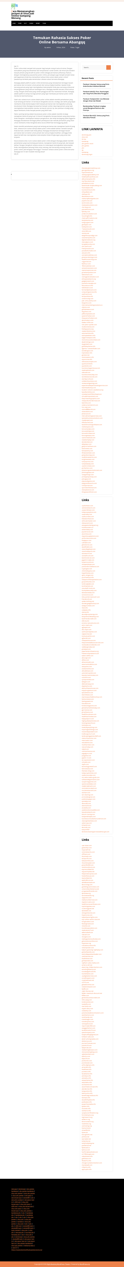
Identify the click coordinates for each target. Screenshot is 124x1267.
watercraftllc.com (87, 656)
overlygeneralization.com (90, 277)
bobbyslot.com (87, 227)
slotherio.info (86, 1111)
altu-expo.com (86, 630)
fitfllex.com (85, 995)
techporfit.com (87, 859)
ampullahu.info (87, 1082)
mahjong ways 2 (29, 1245)
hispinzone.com (87, 915)
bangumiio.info (87, 1091)
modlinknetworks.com (89, 457)
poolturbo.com (87, 1061)
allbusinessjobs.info (88, 179)
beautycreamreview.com (90, 675)
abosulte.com (86, 803)
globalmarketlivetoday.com (91, 708)
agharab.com (86, 638)
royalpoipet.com (87, 420)
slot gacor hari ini (20, 1241)
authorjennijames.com (89, 632)
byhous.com (86, 1150)
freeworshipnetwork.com (90, 653)
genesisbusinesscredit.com (91, 998)
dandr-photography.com (90, 1039)
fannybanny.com (87, 451)
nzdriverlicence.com (88, 751)
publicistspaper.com (88, 799)
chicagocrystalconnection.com (92, 1163)
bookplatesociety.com (89, 590)
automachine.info (88, 333)
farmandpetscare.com (89, 290)
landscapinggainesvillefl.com (91, 736)
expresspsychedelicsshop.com (92, 697)
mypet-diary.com (87, 1009)
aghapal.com (86, 627)
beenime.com (86, 403)
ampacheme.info (87, 1080)
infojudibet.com (87, 192)
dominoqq (21, 1189)
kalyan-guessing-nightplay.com (92, 950)
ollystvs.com (86, 307)
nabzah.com (86, 935)
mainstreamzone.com (89, 270)
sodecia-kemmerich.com (90, 405)
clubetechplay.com (88, 440)
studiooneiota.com (88, 327)
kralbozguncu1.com (88, 734)
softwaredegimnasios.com (90, 780)
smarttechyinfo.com (88, 238)
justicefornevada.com (89, 283)
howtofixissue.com (88, 876)
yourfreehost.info (88, 577)
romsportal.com (87, 485)
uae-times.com (87, 845)
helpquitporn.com (88, 719)
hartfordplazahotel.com (90, 1152)
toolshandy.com (87, 1017)
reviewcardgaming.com (89, 383)
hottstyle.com (86, 725)
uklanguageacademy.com (90, 175)
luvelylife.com (86, 1004)
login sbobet (15, 1230)
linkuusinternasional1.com (91, 597)
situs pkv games (16, 1193)
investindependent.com (89, 732)
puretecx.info (86, 1072)
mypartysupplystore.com (90, 536)
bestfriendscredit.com (89, 619)
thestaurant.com (87, 422)
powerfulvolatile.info (89, 1104)
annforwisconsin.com (89, 538)
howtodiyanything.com (89, 727)
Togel (44, 23)
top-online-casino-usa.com (91, 919)
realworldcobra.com (88, 331)
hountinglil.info (87, 216)
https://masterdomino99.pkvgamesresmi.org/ (26, 1250)
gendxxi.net (86, 355)
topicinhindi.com (87, 172)
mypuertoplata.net (88, 872)
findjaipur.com (86, 540)
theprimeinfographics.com (91, 399)
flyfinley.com (86, 212)
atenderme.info (87, 1089)
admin (49, 47)
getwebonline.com (88, 985)
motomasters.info (88, 357)
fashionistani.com (88, 699)
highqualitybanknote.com (90, 721)
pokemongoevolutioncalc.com (92, 470)
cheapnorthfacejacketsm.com (92, 580)
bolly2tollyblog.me (88, 1143)
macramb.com (86, 1006)
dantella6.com (86, 911)
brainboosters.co (87, 527)
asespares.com (87, 667)
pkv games (85, 146)
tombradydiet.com (88, 584)
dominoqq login (87, 154)
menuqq (14, 1189)
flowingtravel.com (88, 924)
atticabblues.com (87, 671)
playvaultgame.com (88, 481)
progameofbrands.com (89, 891)
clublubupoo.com (87, 427)
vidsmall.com (86, 372)
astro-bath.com (87, 625)
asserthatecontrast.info (90, 1087)
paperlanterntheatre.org (90, 651)
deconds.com (86, 827)
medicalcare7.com (88, 930)
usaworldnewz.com (88, 510)
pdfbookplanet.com (88, 314)
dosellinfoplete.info (88, 1100)
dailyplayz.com (86, 444)
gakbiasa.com (86, 1158)
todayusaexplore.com (89, 512)
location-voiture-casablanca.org (92, 390)
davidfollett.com (87, 547)
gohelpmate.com (87, 961)
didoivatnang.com (88, 684)
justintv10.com (87, 1045)
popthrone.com (87, 201)
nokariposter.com (88, 948)
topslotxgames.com (88, 906)
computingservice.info (89, 292)
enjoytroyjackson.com (89, 690)
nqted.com (85, 749)
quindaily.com (86, 801)
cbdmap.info (86, 194)
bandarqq (85, 141)
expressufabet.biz (88, 869)
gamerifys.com (87, 848)
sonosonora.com (87, 595)
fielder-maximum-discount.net (92, 993)
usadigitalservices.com (89, 976)
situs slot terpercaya (26, 1206)
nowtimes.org (86, 1124)
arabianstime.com (88, 669)
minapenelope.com (88, 564)
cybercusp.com (87, 823)
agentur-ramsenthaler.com (91, 349)
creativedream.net (88, 980)
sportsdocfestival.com (89, 488)
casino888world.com (88, 409)
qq (82, 150)
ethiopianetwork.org (89, 279)
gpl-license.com (87, 710)
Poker (19, 23)
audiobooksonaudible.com (91, 810)
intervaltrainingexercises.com (92, 416)
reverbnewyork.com (88, 551)
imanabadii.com (87, 1165)
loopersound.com (88, 562)
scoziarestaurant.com (89, 790)
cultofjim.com (86, 543)
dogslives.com (86, 312)
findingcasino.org (87, 329)
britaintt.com (86, 825)
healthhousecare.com (89, 714)
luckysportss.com (87, 462)
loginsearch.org (87, 1117)
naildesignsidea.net (88, 647)
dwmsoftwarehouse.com (90, 688)
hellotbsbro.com (87, 288)
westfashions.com (88, 1015)
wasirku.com (86, 1056)
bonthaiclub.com (87, 586)
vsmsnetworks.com (88, 852)
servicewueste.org (88, 895)
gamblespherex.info (88, 346)
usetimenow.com (87, 956)
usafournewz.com (88, 517)
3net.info (85, 608)
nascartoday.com (87, 747)
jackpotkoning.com (88, 455)
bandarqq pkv (16, 1213)
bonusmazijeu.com (88, 429)
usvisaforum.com (87, 556)
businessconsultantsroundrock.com (94, 819)
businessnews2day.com (90, 375)
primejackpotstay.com (89, 477)
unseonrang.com (87, 299)
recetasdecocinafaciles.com (91, 645)
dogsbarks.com (87, 686)
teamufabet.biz (87, 878)
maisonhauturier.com (89, 738)
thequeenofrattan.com (89, 318)
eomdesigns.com (87, 351)
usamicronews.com (88, 466)
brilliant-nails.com (88, 1037)
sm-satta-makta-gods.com (90, 777)
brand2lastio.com (87, 974)
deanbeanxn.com (87, 196)
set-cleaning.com (87, 795)
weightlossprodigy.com (89, 235)
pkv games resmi (87, 144)
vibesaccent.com (87, 523)
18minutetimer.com (88, 266)
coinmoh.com (86, 677)
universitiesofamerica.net (90, 889)
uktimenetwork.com (88, 508)
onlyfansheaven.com (89, 987)
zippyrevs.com (86, 898)
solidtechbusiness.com (89, 381)
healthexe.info (86, 1069)
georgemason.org (88, 170)
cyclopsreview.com (88, 680)
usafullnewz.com (87, 506)
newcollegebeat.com (88, 549)
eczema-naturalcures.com (90, 623)
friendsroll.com (87, 599)
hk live (84, 139)
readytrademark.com (89, 786)
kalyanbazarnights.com (89, 917)
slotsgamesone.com (88, 913)
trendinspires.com (88, 1022)
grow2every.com (87, 712)
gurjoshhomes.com (88, 582)
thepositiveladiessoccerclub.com (92, 643)
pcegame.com (86, 756)
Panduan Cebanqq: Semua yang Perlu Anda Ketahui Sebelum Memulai (96, 85)
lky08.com (85, 989)
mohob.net (85, 233)
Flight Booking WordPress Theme (58, 1264)
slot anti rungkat (17, 1200)
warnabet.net (86, 1139)
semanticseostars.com (89, 268)
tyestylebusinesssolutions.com (92, 418)
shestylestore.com (88, 490)
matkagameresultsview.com (91, 939)
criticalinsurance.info (89, 945)
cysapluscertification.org (90, 1113)
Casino (31, 23)
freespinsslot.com (88, 249)
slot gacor (28, 1195)
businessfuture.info (88, 190)
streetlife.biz (86, 1130)
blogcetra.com (86, 303)
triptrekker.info (87, 353)
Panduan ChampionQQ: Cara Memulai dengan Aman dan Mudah (96, 100)
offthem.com (86, 854)
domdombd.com (87, 442)
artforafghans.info (88, 1065)
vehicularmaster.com (89, 521)
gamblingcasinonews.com (90, 887)
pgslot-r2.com (86, 758)
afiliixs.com (85, 660)
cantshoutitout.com (88, 867)
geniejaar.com (86, 225)
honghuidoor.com (88, 922)
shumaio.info (86, 1108)
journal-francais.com (89, 1043)
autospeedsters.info (88, 335)
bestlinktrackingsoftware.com (92, 425)
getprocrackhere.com (89, 446)
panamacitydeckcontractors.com (93, 1013)
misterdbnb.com (87, 412)
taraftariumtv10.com (89, 1030)
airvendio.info (86, 1067)
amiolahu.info (86, 1078)
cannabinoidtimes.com (89, 255)
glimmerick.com (87, 545)
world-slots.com (87, 203)
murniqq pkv (29, 1232)
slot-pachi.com (87, 246)
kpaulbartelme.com (88, 392)
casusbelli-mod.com (88, 588)
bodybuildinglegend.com (90, 1035)
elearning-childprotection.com (92, 967)
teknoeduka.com (87, 769)
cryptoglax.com (87, 569)
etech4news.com (87, 695)
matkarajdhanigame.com (90, 199)
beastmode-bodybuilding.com (92, 185)
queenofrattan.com (88, 316)
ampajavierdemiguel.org (90, 525)
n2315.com (85, 982)
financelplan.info (87, 188)
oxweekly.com (86, 1011)
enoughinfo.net (87, 1135)
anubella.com (86, 808)
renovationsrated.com (89, 788)
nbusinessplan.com (88, 863)
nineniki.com (86, 926)
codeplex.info (86, 610)
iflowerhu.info (86, 1161)
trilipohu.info (86, 1167)
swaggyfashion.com (88, 1028)
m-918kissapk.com (88, 1154)
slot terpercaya (16, 1198)
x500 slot (18, 1202)
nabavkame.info (87, 1156)
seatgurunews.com (88, 606)
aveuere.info (86, 253)
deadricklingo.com (88, 342)
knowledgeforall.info (89, 972)
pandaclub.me (86, 1145)
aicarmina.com (86, 534)
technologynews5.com (89, 767)
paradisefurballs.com (89, 251)
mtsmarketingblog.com (89, 1052)
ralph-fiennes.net (87, 991)
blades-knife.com (87, 322)
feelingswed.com (87, 701)
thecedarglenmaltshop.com (91, 168)
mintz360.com (86, 231)
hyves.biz (85, 1132)
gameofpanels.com (88, 952)
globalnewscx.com (88, 309)
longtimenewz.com (88, 459)
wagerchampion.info (89, 338)
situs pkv (20, 1219)
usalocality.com (87, 514)
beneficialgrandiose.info (90, 1095)
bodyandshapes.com (89, 816)
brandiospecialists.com (89, 928)
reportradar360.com (88, 1026)
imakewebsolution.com (89, 205)
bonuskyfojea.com (88, 431)
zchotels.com (86, 762)
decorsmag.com (87, 885)
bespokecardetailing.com (90, 617)
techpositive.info (87, 296)
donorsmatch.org (87, 1122)
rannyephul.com (87, 1024)
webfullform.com (87, 880)
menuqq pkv (19, 1232)
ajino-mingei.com (87, 575)
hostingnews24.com (88, 723)
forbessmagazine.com (89, 706)
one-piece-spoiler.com (89, 325)
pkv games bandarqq (26, 1191)
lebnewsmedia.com (88, 593)
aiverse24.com (86, 806)
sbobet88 (26, 1198)
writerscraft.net (87, 965)
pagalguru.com (87, 753)
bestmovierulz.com (88, 558)
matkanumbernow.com (89, 900)
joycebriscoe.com (87, 532)
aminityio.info (86, 1076)
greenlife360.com (87, 865)
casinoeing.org (87, 1126)
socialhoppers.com (88, 978)
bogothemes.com (87, 573)
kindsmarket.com (87, 1002)
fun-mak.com (86, 407)
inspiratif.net (86, 850)
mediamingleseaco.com (89, 1050)
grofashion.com (87, 468)
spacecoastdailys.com (89, 784)
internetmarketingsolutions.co (92, 305)
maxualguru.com (87, 242)
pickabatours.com (88, 183)
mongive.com (86, 937)
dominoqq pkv (86, 135)
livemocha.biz (86, 1128)
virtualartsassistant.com (90, 396)
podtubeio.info (87, 1102)
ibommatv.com (87, 856)
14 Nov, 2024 (60, 47)
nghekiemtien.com (88, 1054)
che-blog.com (86, 207)
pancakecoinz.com (88, 209)
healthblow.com (87, 959)
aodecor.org (86, 1119)
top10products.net (88, 181)
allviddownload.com (88, 882)
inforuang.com (87, 1000)
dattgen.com (86, 682)
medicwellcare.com (88, 370)
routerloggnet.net (88, 909)
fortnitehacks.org (88, 1115)
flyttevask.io (86, 1148)
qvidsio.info (85, 1106)
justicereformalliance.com (90, 567)
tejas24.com (86, 1059)
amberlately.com (87, 530)
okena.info (85, 612)
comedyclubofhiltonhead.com (92, 394)
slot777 (15, 1248)
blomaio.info (86, 1098)
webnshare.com (87, 275)
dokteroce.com (87, 1041)
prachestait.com (87, 1063)
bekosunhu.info (87, 1093)
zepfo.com (85, 764)
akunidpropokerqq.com (90, 614)
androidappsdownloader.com (91, 954)
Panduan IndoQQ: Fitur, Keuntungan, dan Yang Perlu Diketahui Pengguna (96, 93)
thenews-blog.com (88, 771)
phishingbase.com (88, 472)
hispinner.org (86, 943)
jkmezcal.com (86, 414)
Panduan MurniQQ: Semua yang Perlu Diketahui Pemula (96, 117)
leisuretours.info (87, 285)
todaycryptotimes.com (89, 773)
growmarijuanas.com (89, 272)
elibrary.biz (85, 621)
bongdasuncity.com (88, 244)
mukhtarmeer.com (88, 745)
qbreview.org (86, 893)
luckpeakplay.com (88, 464)
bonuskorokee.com (88, 433)
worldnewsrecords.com (89, 377)
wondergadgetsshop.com (90, 603)
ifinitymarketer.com (88, 453)
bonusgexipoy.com (88, 435)
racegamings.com (88, 475)
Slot (25, 23)
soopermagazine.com (89, 782)
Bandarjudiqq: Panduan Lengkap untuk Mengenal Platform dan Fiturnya (94, 108)
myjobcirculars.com (88, 902)
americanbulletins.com (89, 664)
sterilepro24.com (87, 379)
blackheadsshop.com (89, 388)
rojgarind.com (86, 262)
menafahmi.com (87, 743)
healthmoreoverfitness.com (91, 904)
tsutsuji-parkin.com (88, 636)
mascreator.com (87, 740)
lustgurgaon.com (87, 222)
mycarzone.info (87, 359)
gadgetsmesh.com (88, 281)
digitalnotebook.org (88, 240)
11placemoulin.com (88, 229)
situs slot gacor (25, 1204)
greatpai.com (86, 649)
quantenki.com (87, 366)
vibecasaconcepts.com (89, 362)
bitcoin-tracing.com (88, 814)
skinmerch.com (87, 553)
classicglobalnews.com (89, 821)
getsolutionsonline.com (90, 941)
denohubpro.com (87, 320)
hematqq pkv (15, 1235)
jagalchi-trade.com (88, 560)
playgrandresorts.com (89, 483)
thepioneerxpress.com (89, 874)
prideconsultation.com (89, 214)
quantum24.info (87, 364)
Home (14, 23)
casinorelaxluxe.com (88, 438)
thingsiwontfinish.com (89, 492)
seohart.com (86, 793)
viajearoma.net (87, 634)
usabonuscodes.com (88, 775)
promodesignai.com (88, 797)
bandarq (20, 1222)
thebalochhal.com (88, 519)
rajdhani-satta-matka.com (90, 963)
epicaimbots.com (87, 693)
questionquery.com (88, 1032)
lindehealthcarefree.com (90, 177)
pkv (83, 148)
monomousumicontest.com (91, 340)
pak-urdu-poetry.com (89, 301)
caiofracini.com (87, 294)
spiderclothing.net (88, 601)
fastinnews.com (87, 449)
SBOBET (38, 23)
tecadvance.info (87, 1074)
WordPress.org (85, 1264)
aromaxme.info (87, 1085)
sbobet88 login (28, 1226)
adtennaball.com (87, 932)
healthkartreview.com (89, 717)
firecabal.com (86, 703)
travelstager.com (87, 1019)
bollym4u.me (86, 1141)
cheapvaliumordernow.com (91, 401)
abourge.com (86, 658)
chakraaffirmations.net (89, 218)
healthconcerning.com (89, 259)
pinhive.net (85, 1137)
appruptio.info (87, 1169)
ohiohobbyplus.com (88, 571)
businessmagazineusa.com (91, 368)
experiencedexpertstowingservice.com (95, 385)
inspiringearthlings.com (90, 730)
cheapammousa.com (89, 640)
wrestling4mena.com (89, 969)
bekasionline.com (87, 861)
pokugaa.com (86, 479)
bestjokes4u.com (87, 220)
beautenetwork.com (88, 812)
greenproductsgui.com (89, 257)
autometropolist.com (89, 673)
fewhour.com (86, 264)
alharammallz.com (88, 662)
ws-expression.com (88, 760)
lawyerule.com (86, 1048)
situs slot (85, 137)
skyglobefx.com (87, 344)
